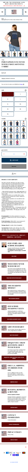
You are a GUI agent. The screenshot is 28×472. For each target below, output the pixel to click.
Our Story (14, 256)
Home (3, 18)
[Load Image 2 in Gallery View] (8, 54)
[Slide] (25, 90)
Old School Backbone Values (16, 307)
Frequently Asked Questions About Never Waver (16, 345)
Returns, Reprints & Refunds (16, 391)
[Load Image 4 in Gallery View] (20, 54)
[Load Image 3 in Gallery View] (14, 54)
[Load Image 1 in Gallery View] (3, 54)
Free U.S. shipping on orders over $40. (16, 368)
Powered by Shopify (18, 456)
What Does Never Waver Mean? (16, 265)
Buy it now (14, 166)
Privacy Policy (15, 432)
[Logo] (14, 12)
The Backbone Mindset (14, 287)
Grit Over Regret (16, 327)
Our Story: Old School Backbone (16, 244)
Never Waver (11, 456)
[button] (25, 11)
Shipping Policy (14, 382)
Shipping (3, 78)
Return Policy (14, 407)
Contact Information (14, 416)
